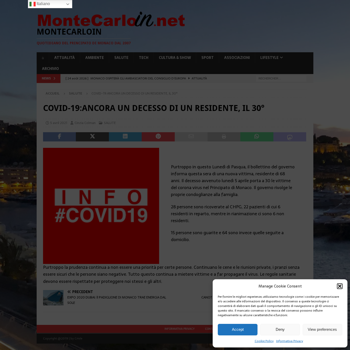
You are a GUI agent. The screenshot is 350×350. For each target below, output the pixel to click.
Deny (280, 329)
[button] (339, 286)
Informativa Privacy (289, 341)
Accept (238, 329)
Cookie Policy (264, 341)
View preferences (322, 329)
